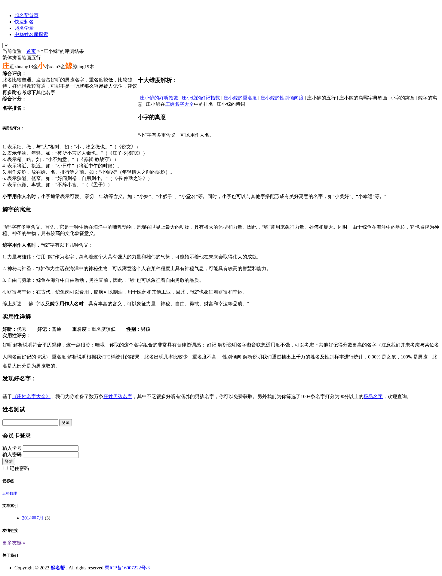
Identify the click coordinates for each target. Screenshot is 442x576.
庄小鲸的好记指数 (201, 97)
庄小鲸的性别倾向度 (282, 97)
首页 (31, 51)
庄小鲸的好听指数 (159, 97)
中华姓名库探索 (31, 34)
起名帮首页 (26, 15)
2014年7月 (33, 517)
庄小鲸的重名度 (240, 97)
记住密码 (19, 468)
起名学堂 (24, 28)
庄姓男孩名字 (117, 396)
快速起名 (24, 21)
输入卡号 (12, 448)
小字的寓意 (403, 97)
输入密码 (12, 454)
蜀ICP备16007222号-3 (127, 567)
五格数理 (9, 493)
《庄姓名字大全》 (31, 396)
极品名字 (373, 396)
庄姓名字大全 (179, 104)
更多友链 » (13, 542)
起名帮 (58, 567)
